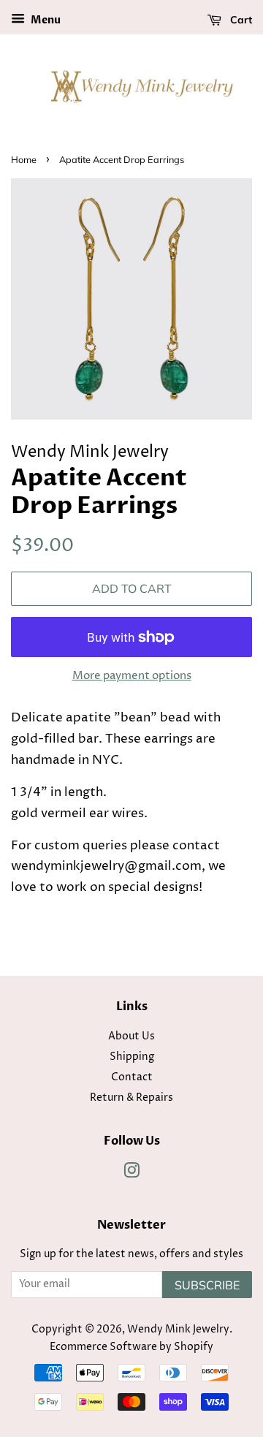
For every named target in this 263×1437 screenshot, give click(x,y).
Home (24, 159)
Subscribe (207, 1285)
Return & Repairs (131, 1098)
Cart (239, 19)
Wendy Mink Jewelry (178, 1329)
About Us (131, 1036)
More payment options (131, 675)
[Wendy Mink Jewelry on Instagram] (131, 1174)
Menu (44, 20)
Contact (132, 1077)
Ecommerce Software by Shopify (131, 1347)
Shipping (132, 1057)
